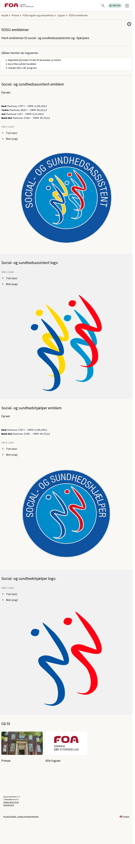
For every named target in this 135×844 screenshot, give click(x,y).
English (126, 816)
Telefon (11, 802)
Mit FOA (116, 5)
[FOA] (19, 5)
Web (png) (12, 139)
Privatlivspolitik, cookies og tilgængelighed (21, 816)
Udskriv (129, 24)
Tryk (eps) (11, 133)
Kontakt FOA (8, 805)
